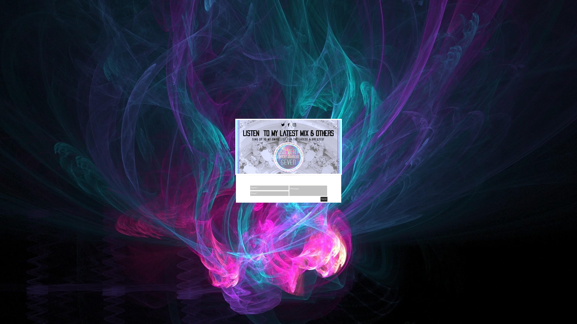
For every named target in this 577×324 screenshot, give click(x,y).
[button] (336, 126)
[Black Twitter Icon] (283, 125)
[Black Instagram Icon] (294, 125)
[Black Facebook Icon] (288, 125)
